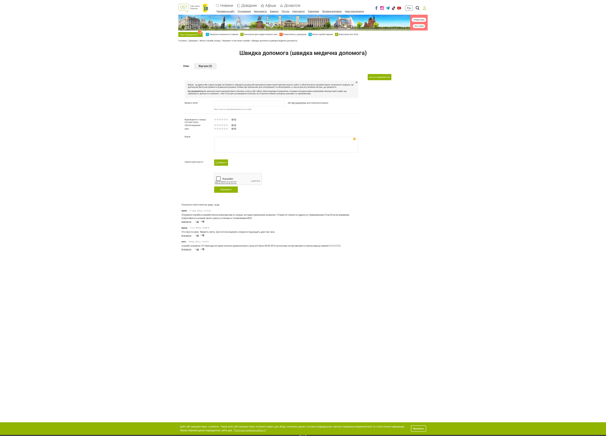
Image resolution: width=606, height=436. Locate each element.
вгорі (217, 205)
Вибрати (222, 162)
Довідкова (313, 11)
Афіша (270, 5)
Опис (186, 66)
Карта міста (298, 11)
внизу (210, 205)
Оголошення (244, 11)
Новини (226, 5)
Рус (409, 8)
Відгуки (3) (205, 66)
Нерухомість (260, 11)
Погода (285, 11)
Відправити (226, 189)
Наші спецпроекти (354, 11)
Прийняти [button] (418, 428)
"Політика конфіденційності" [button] (250, 430)
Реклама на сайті (226, 11)
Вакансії (274, 11)
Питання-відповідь (332, 11)
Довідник (249, 5)
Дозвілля (292, 5)
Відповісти (186, 222)
